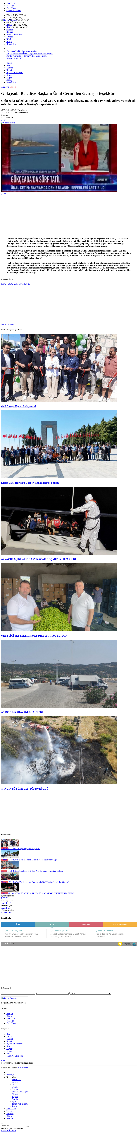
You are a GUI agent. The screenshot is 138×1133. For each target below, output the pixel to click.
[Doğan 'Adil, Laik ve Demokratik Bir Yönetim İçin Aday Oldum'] (10, 880)
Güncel (9, 29)
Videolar (10, 6)
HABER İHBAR (8, 1130)
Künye (9, 58)
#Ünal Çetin (24, 284)
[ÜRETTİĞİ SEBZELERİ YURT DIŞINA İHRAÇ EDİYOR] (59, 630)
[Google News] (8, 123)
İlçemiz (9, 32)
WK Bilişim (23, 1068)
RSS (21, 58)
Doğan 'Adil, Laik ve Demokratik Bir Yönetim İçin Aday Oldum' (38, 882)
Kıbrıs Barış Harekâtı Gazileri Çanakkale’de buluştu (30, 482)
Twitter (18, 51)
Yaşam (9, 24)
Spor (21, 56)
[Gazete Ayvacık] (9, 20)
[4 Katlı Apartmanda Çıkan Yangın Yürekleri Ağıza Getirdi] (10, 868)
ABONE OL (6, 913)
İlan (8, 27)
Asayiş (9, 41)
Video (9, 1111)
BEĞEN (4, 898)
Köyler (9, 39)
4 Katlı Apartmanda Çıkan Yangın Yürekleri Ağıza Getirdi (35, 871)
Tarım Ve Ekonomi (31, 56)
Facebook (10, 51)
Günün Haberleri (13, 10)
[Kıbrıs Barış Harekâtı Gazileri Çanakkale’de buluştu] (59, 477)
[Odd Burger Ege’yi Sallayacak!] (59, 401)
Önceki (4, 324)
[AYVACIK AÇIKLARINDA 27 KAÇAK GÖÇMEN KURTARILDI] (59, 554)
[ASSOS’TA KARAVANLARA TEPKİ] (59, 707)
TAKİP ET (6, 903)
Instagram (26, 51)
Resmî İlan (11, 44)
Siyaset (9, 37)
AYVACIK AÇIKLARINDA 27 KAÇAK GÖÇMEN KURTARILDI (38, 559)
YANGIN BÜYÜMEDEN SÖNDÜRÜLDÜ (24, 788)
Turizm (43, 56)
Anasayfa (5, 87)
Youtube (34, 51)
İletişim (16, 58)
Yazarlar (9, 1113)
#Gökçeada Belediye (10, 284)
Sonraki (11, 324)
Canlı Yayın (11, 8)
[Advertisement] (69, 216)
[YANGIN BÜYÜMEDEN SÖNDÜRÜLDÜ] (59, 783)
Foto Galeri (11, 3)
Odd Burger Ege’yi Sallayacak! (18, 406)
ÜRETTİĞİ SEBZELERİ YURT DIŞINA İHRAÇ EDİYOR (34, 635)
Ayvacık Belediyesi (14, 34)
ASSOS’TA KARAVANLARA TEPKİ (22, 712)
